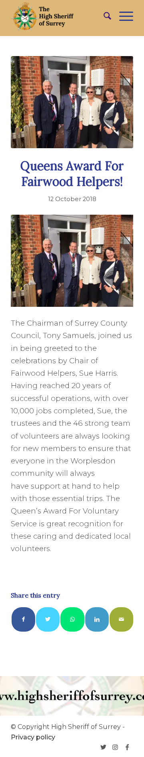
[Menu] (122, 16)
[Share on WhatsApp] (72, 619)
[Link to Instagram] (115, 747)
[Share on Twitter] (48, 619)
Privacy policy (33, 737)
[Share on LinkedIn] (97, 619)
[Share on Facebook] (23, 619)
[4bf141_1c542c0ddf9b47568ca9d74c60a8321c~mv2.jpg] (72, 102)
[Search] (103, 16)
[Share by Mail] (121, 619)
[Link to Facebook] (127, 747)
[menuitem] (103, 16)
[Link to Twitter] (103, 747)
